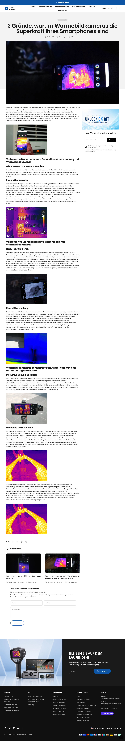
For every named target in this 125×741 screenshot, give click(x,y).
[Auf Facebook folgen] (5, 728)
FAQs (78, 696)
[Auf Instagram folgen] (14, 728)
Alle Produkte (8, 696)
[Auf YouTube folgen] (18, 728)
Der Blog (31, 705)
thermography (62, 20)
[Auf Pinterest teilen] (22, 542)
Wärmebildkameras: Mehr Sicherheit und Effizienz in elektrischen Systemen (62, 577)
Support (92, 7)
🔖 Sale (32, 7)
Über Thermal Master (35, 696)
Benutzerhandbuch (58, 712)
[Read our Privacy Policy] (115, 150)
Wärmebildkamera (45, 7)
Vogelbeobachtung (62, 7)
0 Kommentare (75, 37)
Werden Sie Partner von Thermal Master (36, 701)
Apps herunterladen (59, 706)
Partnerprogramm (58, 715)
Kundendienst (81, 702)
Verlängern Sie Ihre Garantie (86, 706)
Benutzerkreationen (59, 702)
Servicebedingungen (83, 721)
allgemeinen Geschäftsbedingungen (59, 595)
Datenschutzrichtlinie (84, 718)
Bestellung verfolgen (59, 709)
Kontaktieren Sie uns (83, 699)
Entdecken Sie (62, 10)
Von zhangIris (63, 37)
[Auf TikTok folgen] (22, 728)
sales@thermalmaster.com (110, 699)
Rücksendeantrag (83, 709)
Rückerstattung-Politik (84, 715)
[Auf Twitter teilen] (17, 542)
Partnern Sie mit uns (59, 699)
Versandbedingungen (84, 712)
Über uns (55, 696)
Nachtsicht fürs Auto (11, 708)
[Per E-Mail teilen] (26, 542)
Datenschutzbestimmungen (18, 597)
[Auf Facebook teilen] (13, 542)
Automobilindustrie (79, 7)
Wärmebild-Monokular (11, 711)
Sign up (111, 140)
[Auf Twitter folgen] (9, 728)
